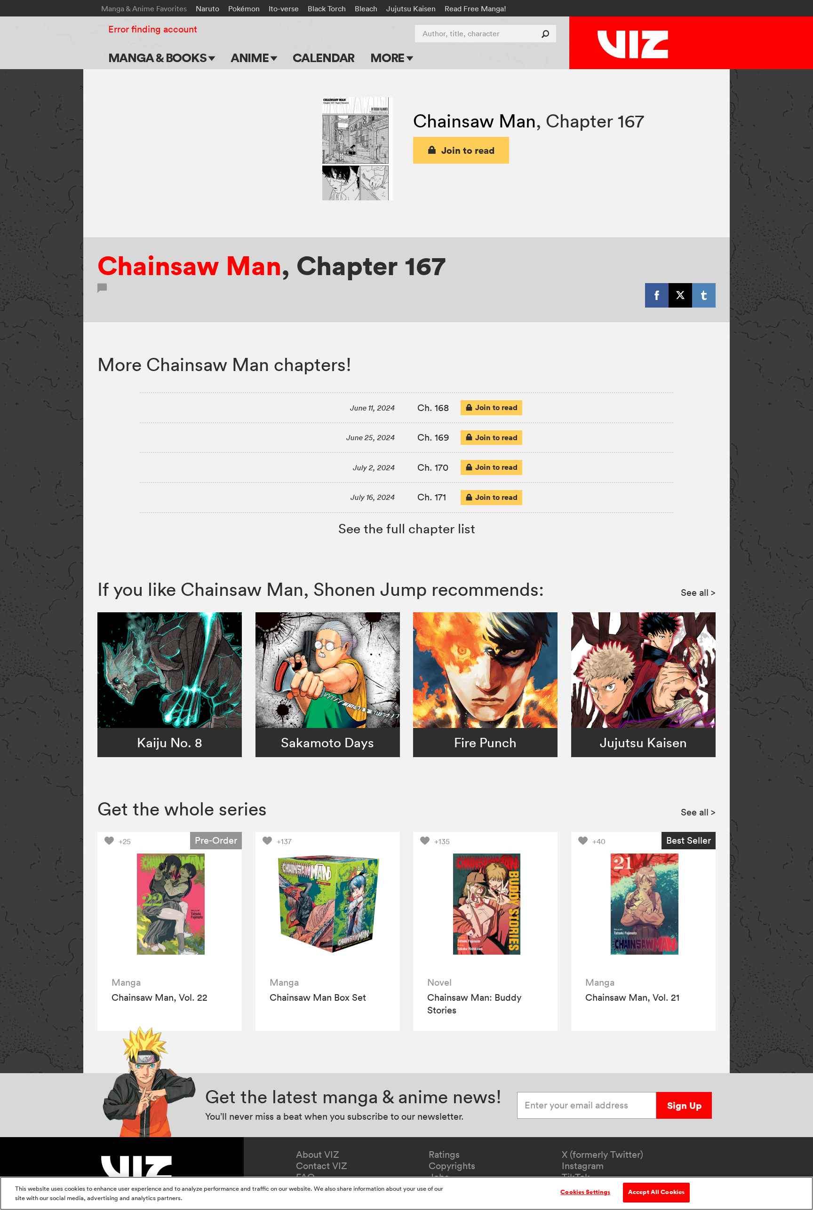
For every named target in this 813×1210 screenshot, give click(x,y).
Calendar (323, 57)
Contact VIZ (321, 1165)
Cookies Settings (585, 1192)
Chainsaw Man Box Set (318, 997)
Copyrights (452, 1165)
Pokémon (244, 8)
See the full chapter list (406, 529)
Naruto (207, 8)
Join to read (468, 150)
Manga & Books (158, 57)
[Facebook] (657, 295)
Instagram (583, 1165)
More (388, 57)
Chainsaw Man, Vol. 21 (632, 997)
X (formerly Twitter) (602, 1154)
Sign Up (684, 1105)
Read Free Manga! (475, 8)
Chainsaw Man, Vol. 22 (159, 997)
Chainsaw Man (474, 121)
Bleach (366, 8)
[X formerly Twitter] (680, 295)
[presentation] (169, 904)
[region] (406, 1193)
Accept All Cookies (656, 1192)
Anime (251, 57)
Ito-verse (284, 8)
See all (698, 592)
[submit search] (547, 33)
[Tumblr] (704, 295)
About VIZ (317, 1154)
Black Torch (327, 8)
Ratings (444, 1154)
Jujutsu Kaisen (411, 8)
